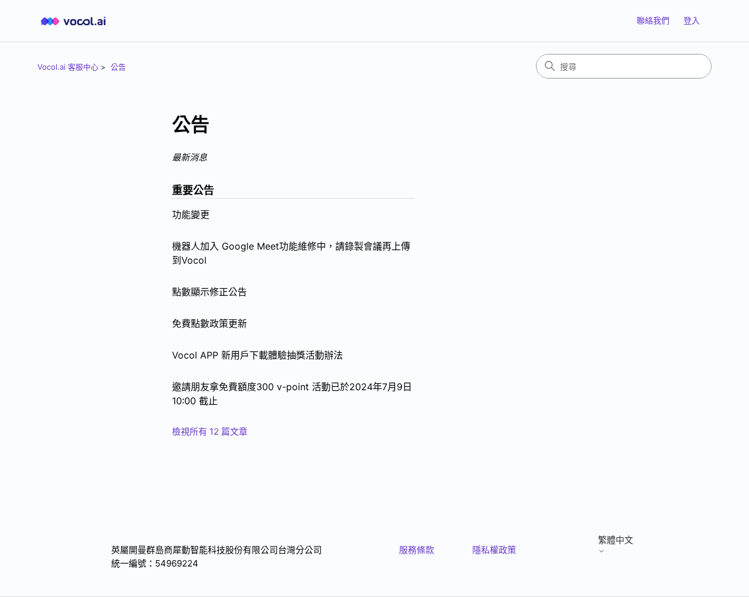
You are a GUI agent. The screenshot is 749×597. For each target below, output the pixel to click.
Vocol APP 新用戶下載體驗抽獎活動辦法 (257, 355)
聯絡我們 (653, 20)
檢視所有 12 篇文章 (210, 431)
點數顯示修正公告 (209, 292)
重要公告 (193, 190)
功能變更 (190, 214)
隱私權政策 (494, 549)
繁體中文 (615, 540)
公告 (118, 66)
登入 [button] (691, 20)
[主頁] (73, 21)
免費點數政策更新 (209, 323)
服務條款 (416, 549)
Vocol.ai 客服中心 (67, 66)
